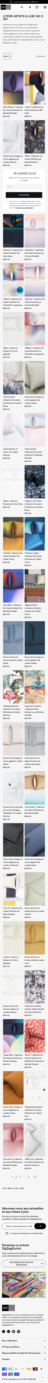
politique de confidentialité (24, 207)
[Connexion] (29, 7)
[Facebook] (3, 1332)
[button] (36, 7)
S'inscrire (24, 195)
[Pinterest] (18, 1332)
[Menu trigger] (45, 7)
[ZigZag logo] (6, 7)
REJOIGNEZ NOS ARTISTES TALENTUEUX (21, 1263)
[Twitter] (8, 1332)
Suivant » (35, 1177)
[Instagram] (13, 1332)
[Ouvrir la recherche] (22, 7)
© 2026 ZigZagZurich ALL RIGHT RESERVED (19, 1379)
